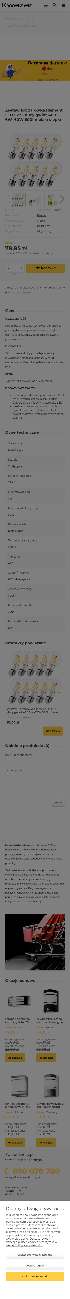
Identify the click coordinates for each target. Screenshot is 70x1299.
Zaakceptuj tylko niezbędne (35, 1254)
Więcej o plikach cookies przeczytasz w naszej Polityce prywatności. (31, 1243)
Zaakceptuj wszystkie (35, 1276)
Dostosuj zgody (35, 1265)
